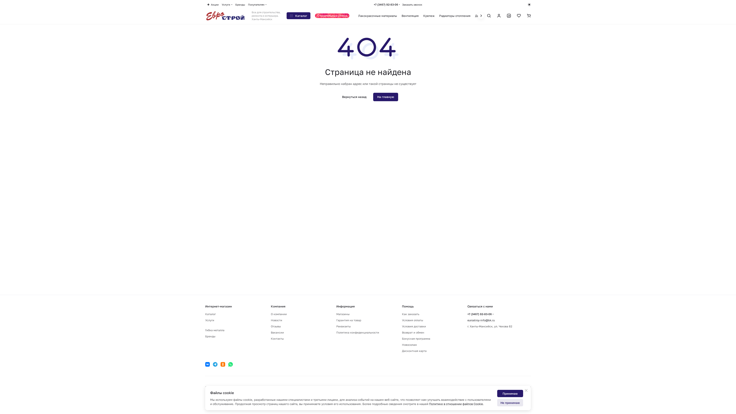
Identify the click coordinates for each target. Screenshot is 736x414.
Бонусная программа (416, 338)
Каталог (210, 314)
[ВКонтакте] (207, 364)
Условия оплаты (412, 320)
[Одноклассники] (223, 364)
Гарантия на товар (348, 320)
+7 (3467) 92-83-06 (386, 4)
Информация (345, 306)
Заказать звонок (412, 4)
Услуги (209, 320)
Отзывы (276, 326)
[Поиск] (489, 16)
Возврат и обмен (413, 332)
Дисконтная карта (414, 350)
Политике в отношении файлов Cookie (456, 404)
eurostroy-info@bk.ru (481, 320)
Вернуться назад (354, 97)
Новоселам (409, 344)
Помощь (408, 306)
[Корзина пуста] (529, 16)
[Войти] (499, 16)
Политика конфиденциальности (357, 332)
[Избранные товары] (519, 16)
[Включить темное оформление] (529, 4)
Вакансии (277, 332)
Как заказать (410, 314)
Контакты (277, 338)
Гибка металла (214, 330)
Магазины (343, 314)
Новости (276, 320)
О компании (279, 314)
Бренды (210, 336)
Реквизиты (343, 326)
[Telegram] (215, 364)
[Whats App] (230, 364)
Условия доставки (414, 326)
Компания (278, 306)
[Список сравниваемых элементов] (509, 16)
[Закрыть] (526, 390)
